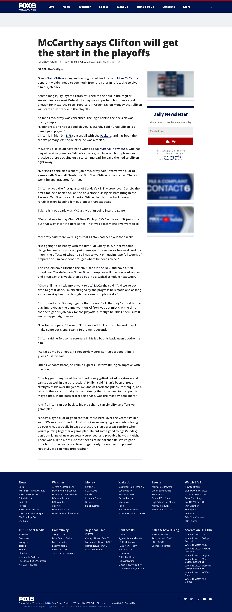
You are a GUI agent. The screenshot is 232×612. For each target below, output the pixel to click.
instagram (191, 599)
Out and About (126, 498)
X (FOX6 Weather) (28, 564)
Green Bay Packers (68, 61)
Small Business (93, 505)
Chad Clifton (55, 78)
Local (21, 486)
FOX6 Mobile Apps (128, 541)
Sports (156, 482)
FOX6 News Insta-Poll (30, 509)
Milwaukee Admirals (162, 509)
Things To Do (59, 534)
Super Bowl (82, 272)
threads (198, 599)
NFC (108, 268)
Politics (22, 505)
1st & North (158, 494)
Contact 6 (90, 486)
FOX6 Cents (91, 490)
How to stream (192, 486)
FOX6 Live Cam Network (64, 494)
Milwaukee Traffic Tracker (132, 513)
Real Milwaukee (126, 494)
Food (121, 505)
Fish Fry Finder (59, 541)
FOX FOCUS (158, 541)
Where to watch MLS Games (195, 580)
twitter (185, 599)
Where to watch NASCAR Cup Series (198, 550)
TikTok (22, 545)
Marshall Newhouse (113, 149)
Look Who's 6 (126, 490)
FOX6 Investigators (28, 494)
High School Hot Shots (163, 501)
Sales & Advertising (165, 530)
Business (89, 501)
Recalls (88, 494)
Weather (58, 482)
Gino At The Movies (129, 509)
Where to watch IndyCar (197, 555)
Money (90, 482)
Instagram (24, 541)
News (23, 482)
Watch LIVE (193, 482)
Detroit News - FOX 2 (96, 545)
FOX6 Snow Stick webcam (65, 513)
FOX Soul (189, 513)
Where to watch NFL (195, 534)
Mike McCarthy (127, 78)
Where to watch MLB (196, 544)
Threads (23, 549)
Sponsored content (161, 545)
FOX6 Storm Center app (64, 490)
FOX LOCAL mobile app (31, 513)
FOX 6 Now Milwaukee (47, 61)
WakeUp (124, 482)
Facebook (24, 538)
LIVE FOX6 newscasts (196, 490)
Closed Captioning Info (130, 564)
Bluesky (23, 553)
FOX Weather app (61, 498)
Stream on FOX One (199, 530)
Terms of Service (173, 159)
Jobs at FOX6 (125, 549)
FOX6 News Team (128, 545)
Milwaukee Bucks (161, 505)
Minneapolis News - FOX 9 (98, 541)
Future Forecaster (61, 509)
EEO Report (124, 553)
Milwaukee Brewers (162, 486)
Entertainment (26, 498)
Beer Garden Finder (62, 538)
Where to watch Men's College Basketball (196, 560)
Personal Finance (94, 498)
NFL (68, 135)
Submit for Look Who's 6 (131, 486)
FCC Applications (127, 560)
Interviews (124, 501)
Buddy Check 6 (59, 545)
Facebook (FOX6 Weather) (32, 560)
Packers (105, 135)
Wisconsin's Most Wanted (32, 490)
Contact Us (126, 530)
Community (60, 530)
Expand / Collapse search (211, 6)
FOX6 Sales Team (161, 534)
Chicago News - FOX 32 (97, 538)
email (210, 599)
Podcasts (23, 501)
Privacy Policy (174, 156)
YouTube (23, 534)
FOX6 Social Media (32, 530)
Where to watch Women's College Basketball (198, 567)
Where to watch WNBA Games (197, 574)
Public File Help (126, 557)
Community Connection (64, 553)
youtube (204, 599)
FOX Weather (59, 501)
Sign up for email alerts (130, 538)
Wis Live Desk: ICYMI (195, 494)
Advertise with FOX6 (162, 538)
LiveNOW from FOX (195, 501)
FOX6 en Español (27, 517)
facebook (179, 599)
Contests (123, 534)
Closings (56, 505)
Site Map (23, 520)
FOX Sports (190, 509)
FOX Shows (191, 520)
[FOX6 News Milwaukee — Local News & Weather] (29, 7)
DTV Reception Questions (132, 568)
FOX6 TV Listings (193, 498)
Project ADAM (59, 549)
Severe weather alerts (63, 486)
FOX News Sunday (194, 517)
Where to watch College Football (197, 540)
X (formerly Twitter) (29, 557)
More (186, 7)
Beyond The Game (161, 498)
